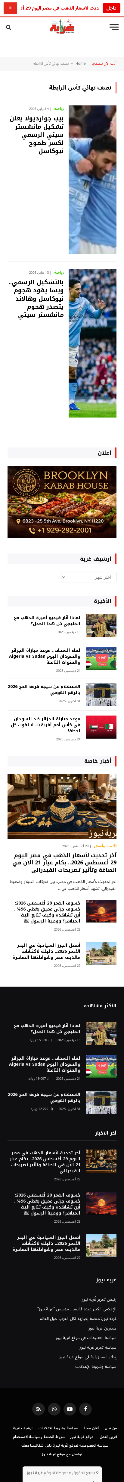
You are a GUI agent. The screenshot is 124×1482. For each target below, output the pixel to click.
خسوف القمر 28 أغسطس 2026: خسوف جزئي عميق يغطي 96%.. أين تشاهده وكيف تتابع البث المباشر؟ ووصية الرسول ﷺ (47, 912)
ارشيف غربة (23, 1428)
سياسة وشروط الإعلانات (95, 1366)
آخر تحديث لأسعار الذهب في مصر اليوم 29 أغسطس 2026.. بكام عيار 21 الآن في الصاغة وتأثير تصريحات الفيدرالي (64, 862)
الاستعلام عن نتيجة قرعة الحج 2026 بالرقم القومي (44, 690)
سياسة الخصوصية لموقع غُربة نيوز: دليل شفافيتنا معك (65, 1445)
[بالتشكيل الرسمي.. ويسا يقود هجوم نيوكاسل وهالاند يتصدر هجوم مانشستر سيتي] (92, 343)
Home (81, 63)
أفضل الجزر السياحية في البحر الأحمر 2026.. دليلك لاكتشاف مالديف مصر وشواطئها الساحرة (46, 951)
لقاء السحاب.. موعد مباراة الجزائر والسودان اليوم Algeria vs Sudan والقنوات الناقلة (44, 656)
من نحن (111, 1428)
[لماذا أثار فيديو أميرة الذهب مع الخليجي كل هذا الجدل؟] (101, 625)
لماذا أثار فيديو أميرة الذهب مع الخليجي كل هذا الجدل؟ (47, 621)
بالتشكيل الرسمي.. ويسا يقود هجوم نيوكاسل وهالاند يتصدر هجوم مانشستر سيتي (36, 298)
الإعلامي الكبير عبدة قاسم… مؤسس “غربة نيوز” (76, 1309)
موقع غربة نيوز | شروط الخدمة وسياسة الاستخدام (53, 1437)
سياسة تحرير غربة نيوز (98, 1347)
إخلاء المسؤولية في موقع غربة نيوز (87, 1357)
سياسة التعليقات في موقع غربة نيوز (86, 1337)
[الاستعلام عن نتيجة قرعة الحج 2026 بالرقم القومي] (101, 694)
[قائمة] (114, 27)
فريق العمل (108, 1437)
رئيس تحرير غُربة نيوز (99, 1299)
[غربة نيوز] (62, 27)
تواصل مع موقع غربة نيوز (62, 1454)
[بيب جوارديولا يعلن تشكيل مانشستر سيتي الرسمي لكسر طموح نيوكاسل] (92, 179)
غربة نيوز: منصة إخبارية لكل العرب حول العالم (77, 1318)
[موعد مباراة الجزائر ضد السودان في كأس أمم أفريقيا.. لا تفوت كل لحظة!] (101, 727)
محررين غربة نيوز (102, 1328)
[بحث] (9, 27)
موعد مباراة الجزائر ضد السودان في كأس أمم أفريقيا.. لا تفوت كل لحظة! (45, 725)
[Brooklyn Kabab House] (62, 537)
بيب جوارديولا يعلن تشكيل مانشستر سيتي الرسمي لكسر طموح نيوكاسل (37, 135)
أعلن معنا (91, 1428)
